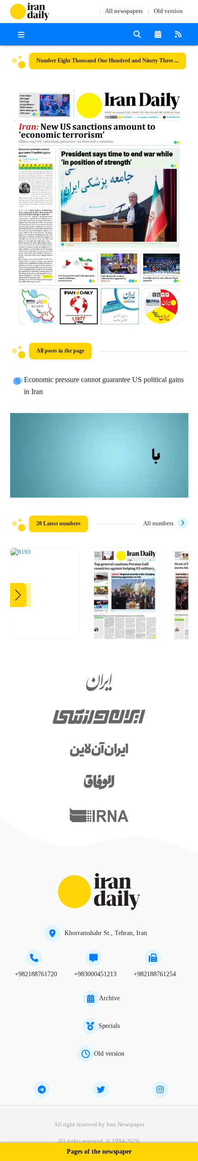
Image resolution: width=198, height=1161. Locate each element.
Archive (109, 998)
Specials (109, 1026)
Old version (168, 11)
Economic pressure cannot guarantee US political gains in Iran (104, 386)
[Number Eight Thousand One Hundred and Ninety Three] (21, 552)
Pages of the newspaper (99, 1152)
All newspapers (124, 11)
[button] (18, 595)
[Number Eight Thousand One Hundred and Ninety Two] (125, 596)
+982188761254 (155, 974)
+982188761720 (36, 974)
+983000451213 (95, 974)
